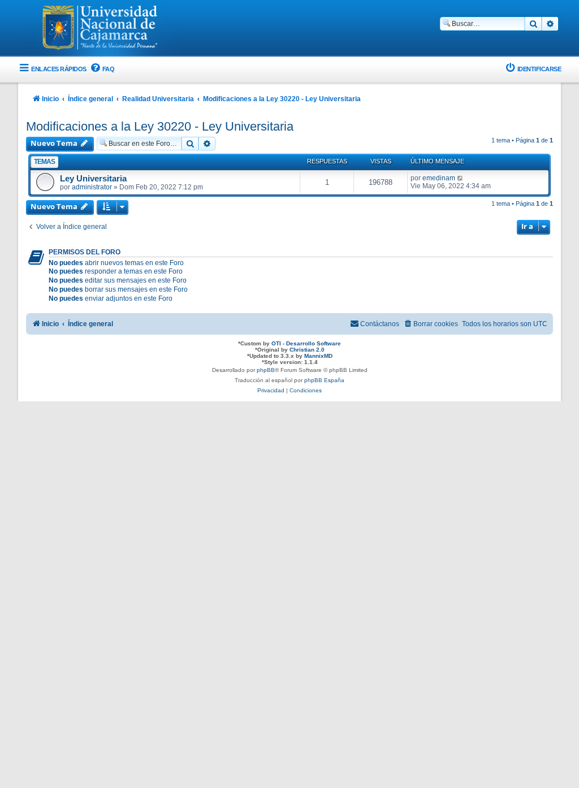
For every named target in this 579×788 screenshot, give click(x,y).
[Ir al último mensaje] (460, 178)
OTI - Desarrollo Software (306, 343)
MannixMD (318, 356)
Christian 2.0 (307, 350)
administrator (92, 187)
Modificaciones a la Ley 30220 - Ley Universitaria (159, 126)
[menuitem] (102, 69)
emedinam (438, 178)
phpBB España (324, 380)
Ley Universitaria (93, 178)
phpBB (266, 370)
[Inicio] (100, 29)
